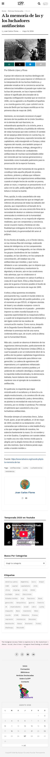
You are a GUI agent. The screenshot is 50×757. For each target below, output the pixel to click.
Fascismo (31, 598)
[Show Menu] (3, 3)
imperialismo (15, 607)
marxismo (27, 611)
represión (9, 619)
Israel (26, 607)
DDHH (33, 590)
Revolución (9, 623)
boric (34, 582)
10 (5, 726)
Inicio (25, 666)
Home (4, 11)
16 (45, 726)
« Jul (24, 745)
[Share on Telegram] (30, 64)
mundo (8, 615)
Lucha (25, 468)
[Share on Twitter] (20, 64)
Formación (25, 669)
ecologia (8, 594)
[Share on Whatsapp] (9, 64)
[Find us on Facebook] (17, 654)
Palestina (25, 615)
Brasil (41, 582)
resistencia (9, 471)
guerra (31, 603)
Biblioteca (25, 672)
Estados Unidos (11, 598)
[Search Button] (39, 3)
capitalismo (25, 586)
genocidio (9, 603)
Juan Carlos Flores (11, 31)
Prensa (35, 615)
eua (22, 598)
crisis (25, 590)
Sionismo (28, 623)
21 (32, 731)
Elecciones (27, 594)
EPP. (21, 4)
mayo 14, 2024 (27, 31)
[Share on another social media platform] (41, 64)
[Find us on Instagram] (22, 654)
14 (32, 726)
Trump (38, 623)
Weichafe (20, 628)
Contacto (25, 682)
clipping (16, 590)
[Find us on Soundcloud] (33, 654)
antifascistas (15, 468)
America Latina (11, 582)
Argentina (24, 582)
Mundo (27, 11)
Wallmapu (9, 628)
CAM (7, 586)
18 (11, 731)
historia (41, 603)
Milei (36, 611)
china (7, 590)
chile (36, 586)
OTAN (16, 615)
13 (25, 726)
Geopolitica (21, 603)
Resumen (32, 619)
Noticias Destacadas (15, 11)
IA (6, 607)
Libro (34, 607)
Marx (18, 611)
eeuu (17, 594)
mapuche (9, 611)
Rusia (19, 623)
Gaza (40, 598)
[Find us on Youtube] (28, 654)
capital (15, 586)
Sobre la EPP (25, 679)
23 (45, 731)
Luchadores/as (36, 468)
